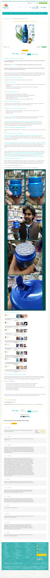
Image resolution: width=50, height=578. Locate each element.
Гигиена (6, 549)
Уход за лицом (7, 553)
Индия (27, 546)
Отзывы (27, 558)
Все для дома (7, 547)
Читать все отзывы (25, 50)
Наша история (28, 547)
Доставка (16, 547)
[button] (26, 54)
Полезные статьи (28, 555)
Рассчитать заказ (18, 552)
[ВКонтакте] (20, 416)
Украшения (6, 552)
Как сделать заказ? (18, 546)
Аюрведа (6, 546)
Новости (27, 556)
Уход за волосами (10, 18)
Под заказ (27, 552)
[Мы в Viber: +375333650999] (36, 6)
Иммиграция (17, 558)
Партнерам (17, 553)
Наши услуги (28, 549)
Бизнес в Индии (28, 553)
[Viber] (25, 416)
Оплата (16, 549)
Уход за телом (7, 555)
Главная (5, 18)
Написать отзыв (14, 423)
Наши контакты (28, 550)
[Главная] (5, 6)
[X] (23, 416)
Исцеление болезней (18, 555)
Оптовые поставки (18, 550)
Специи (6, 550)
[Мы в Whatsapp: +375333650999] (37, 6)
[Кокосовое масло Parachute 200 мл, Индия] (25, 33)
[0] (2, 547)
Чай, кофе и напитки (8, 556)
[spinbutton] (24, 54)
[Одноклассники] (22, 416)
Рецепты (16, 556)
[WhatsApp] (26, 416)
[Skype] (27, 416)
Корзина (44, 7)
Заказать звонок (41, 554)
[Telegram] (29, 416)
